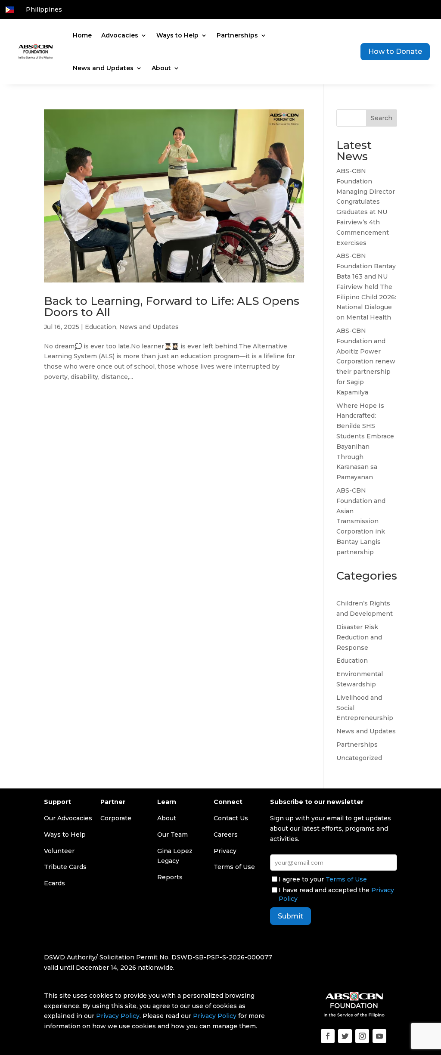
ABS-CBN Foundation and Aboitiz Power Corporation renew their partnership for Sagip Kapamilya (365, 361)
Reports (170, 877)
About (161, 68)
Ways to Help (177, 35)
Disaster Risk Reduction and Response (359, 637)
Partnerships (237, 35)
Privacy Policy (118, 1016)
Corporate (115, 818)
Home (82, 35)
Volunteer (59, 851)
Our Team (172, 834)
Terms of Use (346, 879)
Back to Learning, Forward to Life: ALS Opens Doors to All (171, 306)
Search (381, 118)
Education (100, 327)
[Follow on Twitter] (345, 1036)
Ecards (54, 883)
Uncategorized (359, 758)
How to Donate (395, 51)
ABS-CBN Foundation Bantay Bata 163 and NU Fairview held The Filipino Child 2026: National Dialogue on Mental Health (366, 286)
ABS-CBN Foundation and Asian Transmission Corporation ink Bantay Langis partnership (360, 521)
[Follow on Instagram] (362, 1036)
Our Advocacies (68, 818)
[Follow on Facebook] (328, 1036)
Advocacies (119, 35)
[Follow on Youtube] (379, 1036)
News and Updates (103, 68)
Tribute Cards (65, 867)
